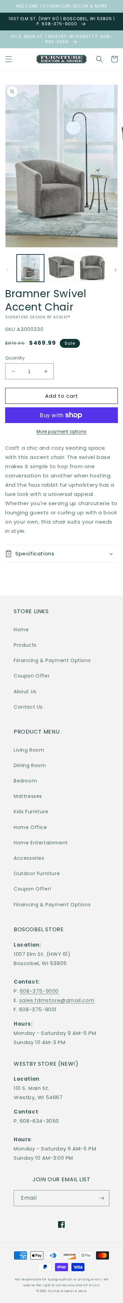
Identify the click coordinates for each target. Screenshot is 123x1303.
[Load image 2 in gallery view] (61, 268)
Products (25, 645)
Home (21, 629)
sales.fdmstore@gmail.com (56, 1000)
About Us (25, 691)
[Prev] (7, 269)
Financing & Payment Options (52, 660)
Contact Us (28, 706)
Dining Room (30, 765)
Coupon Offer (32, 675)
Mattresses (28, 796)
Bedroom (25, 780)
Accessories (29, 858)
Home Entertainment (41, 842)
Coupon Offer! (32, 888)
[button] (8, 59)
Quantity (15, 358)
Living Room (29, 750)
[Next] (115, 269)
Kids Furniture (31, 811)
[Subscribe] (101, 1198)
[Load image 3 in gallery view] (92, 268)
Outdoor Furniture (37, 873)
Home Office (30, 827)
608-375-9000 (39, 991)
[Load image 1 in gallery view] (30, 268)
